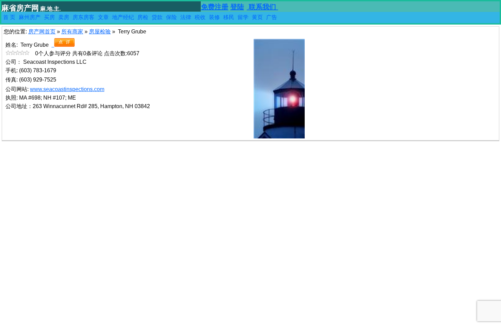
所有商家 (72, 31)
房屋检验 (100, 31)
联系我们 (262, 7)
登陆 (237, 7)
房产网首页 (42, 31)
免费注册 (214, 7)
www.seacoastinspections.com (67, 89)
